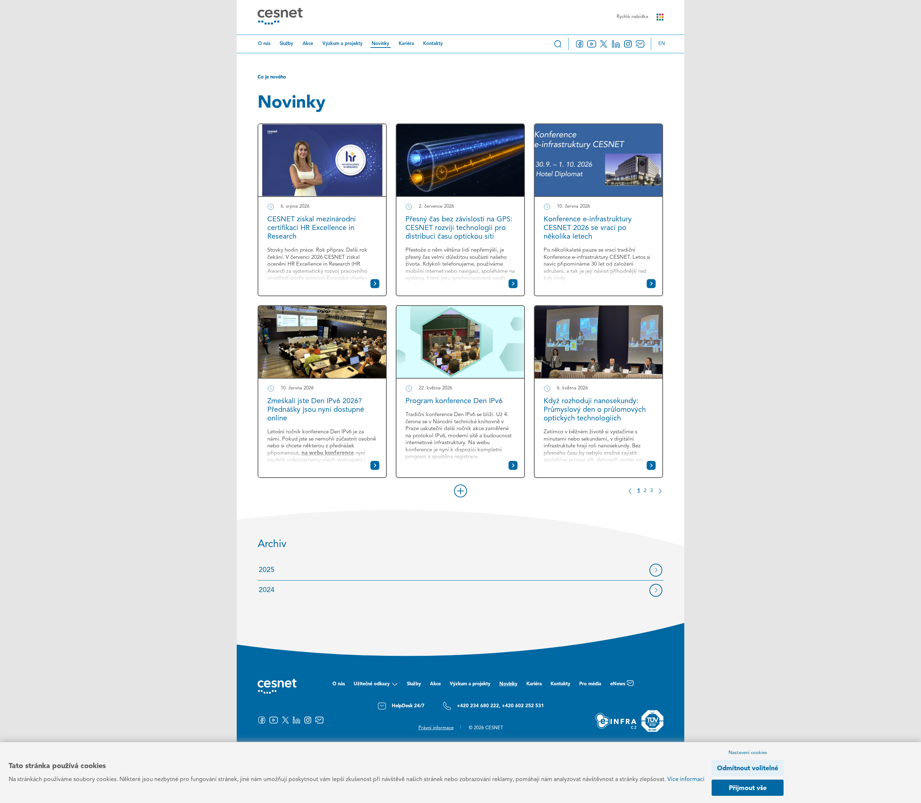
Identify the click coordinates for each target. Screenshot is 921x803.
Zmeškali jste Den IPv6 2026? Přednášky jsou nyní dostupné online (315, 410)
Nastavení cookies (748, 752)
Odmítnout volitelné (747, 768)
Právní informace (436, 728)
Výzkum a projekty (342, 43)
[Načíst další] (460, 490)
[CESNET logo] (280, 17)
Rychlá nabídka (632, 16)
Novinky (380, 43)
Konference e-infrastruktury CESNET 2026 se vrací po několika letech (588, 228)
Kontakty (433, 43)
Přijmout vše (748, 788)
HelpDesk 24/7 (408, 706)
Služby (286, 43)
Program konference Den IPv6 (454, 401)
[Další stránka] (660, 491)
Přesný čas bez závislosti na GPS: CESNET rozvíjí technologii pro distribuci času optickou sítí (459, 228)
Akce (308, 43)
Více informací (685, 779)
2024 (267, 590)
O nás (264, 43)
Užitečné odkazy (372, 684)
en (661, 43)
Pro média (590, 684)
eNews (617, 684)
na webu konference (327, 453)
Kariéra (406, 43)
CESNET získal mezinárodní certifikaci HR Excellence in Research (311, 228)
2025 (267, 570)
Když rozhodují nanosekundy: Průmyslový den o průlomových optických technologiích (595, 410)
